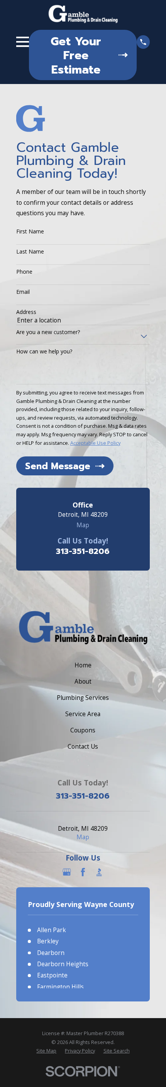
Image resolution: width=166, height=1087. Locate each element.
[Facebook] (83, 872)
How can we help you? (44, 351)
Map (82, 525)
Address (26, 312)
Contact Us (83, 746)
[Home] (83, 14)
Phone (24, 272)
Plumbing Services (83, 697)
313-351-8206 (83, 551)
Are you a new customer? (48, 332)
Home (83, 665)
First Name (30, 231)
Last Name (30, 252)
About (83, 681)
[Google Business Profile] (67, 872)
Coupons (82, 730)
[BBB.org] (99, 872)
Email (23, 292)
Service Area (82, 714)
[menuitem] (46, 1050)
